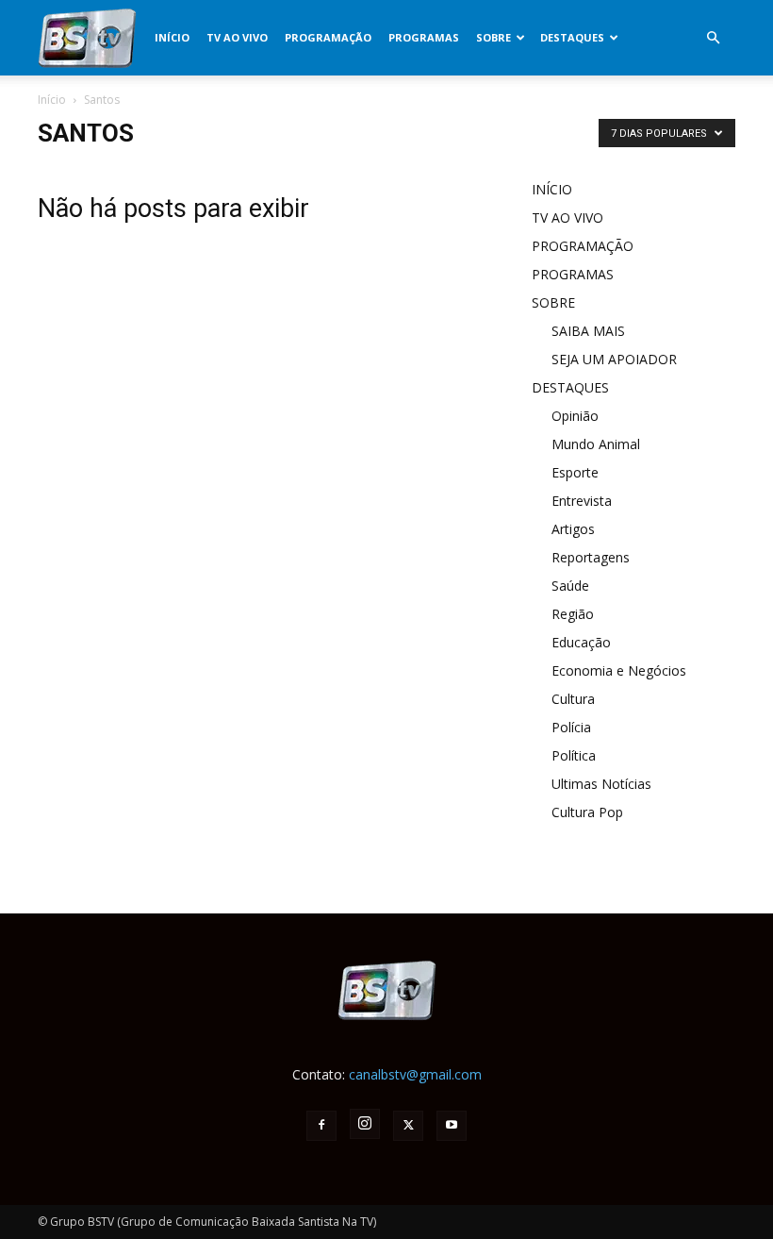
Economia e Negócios (618, 670)
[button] (712, 38)
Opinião (575, 416)
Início (52, 100)
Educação (581, 642)
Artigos (573, 529)
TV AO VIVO (237, 37)
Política (573, 755)
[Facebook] (321, 1126)
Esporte (575, 472)
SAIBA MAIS (588, 331)
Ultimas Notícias (601, 784)
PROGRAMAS (423, 37)
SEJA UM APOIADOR (614, 359)
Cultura (573, 699)
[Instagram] (365, 1124)
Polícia (571, 727)
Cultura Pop (587, 812)
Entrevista (581, 501)
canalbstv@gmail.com (415, 1074)
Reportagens (590, 557)
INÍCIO (172, 37)
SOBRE (493, 37)
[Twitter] (408, 1126)
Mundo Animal (595, 444)
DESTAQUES (572, 37)
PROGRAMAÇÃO (328, 37)
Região (572, 614)
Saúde (570, 585)
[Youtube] (451, 1126)
